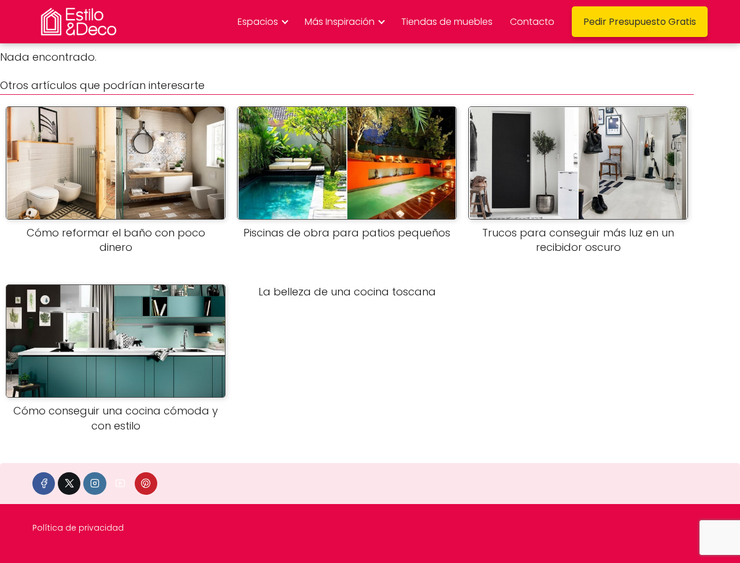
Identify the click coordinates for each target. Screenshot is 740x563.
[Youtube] (120, 483)
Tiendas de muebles (447, 21)
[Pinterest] (146, 483)
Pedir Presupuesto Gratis (639, 21)
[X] (69, 483)
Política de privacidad (78, 528)
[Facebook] (43, 483)
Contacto (532, 21)
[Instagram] (94, 483)
